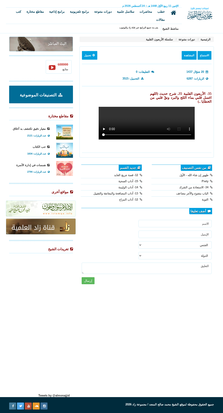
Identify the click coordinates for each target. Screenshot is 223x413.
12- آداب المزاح (129, 199)
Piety (205, 181)
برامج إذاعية (57, 11)
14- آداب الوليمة (128, 187)
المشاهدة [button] (189, 55)
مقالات (160, 19)
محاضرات (146, 11)
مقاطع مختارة (35, 11)
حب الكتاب (40, 146)
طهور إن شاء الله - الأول (194, 175)
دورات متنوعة (103, 11)
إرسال (88, 280)
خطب (161, 11)
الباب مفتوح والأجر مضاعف (192, 193)
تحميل (88, 55)
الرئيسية (205, 39)
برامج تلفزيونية (79, 11)
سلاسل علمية (125, 11)
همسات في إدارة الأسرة (31, 165)
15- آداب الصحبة (128, 181)
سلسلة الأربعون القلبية (159, 39)
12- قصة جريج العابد (126, 175)
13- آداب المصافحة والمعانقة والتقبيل (116, 193)
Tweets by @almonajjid (54, 395)
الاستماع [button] (204, 55)
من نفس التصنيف (194, 168)
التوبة (205, 199)
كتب (18, 11)
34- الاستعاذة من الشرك (194, 187)
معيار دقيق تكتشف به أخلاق (30, 128)
